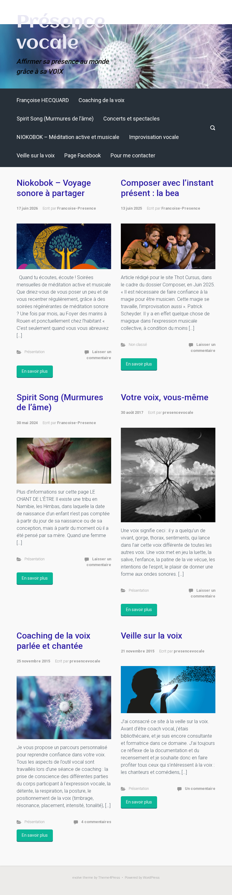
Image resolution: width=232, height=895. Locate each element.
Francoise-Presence (76, 208)
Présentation (34, 351)
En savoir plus (35, 371)
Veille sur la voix (151, 636)
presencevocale (178, 412)
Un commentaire (200, 788)
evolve (77, 878)
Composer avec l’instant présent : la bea (167, 188)
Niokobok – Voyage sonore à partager (54, 188)
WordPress (151, 878)
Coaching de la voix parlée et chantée (53, 641)
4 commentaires (96, 821)
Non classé (138, 344)
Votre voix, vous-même (164, 397)
